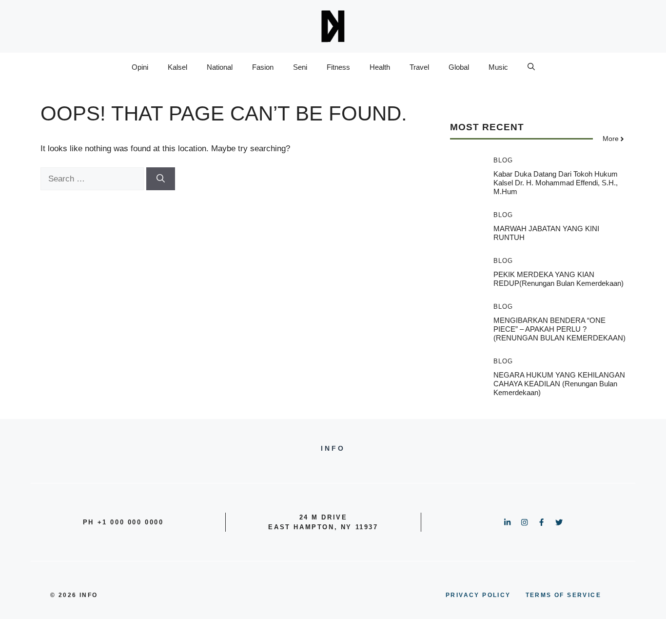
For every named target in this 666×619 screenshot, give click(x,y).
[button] (531, 67)
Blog (503, 160)
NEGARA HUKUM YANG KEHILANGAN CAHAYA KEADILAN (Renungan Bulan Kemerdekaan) (559, 384)
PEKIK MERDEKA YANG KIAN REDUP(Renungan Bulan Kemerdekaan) (558, 278)
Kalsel (177, 67)
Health (380, 67)
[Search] (160, 179)
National (220, 67)
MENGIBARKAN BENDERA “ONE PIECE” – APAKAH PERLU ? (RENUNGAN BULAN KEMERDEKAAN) (559, 329)
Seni (300, 67)
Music (498, 67)
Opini (140, 67)
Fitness (338, 67)
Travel (419, 67)
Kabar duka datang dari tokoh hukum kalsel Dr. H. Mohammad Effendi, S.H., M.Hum (555, 183)
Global (459, 67)
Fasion (263, 67)
